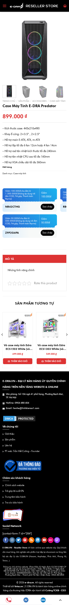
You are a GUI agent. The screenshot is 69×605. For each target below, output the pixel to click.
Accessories (39, 101)
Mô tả (9, 259)
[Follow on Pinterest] (25, 540)
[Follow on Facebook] (6, 540)
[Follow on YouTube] (44, 540)
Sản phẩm (23, 101)
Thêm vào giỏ (19, 361)
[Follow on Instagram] (12, 540)
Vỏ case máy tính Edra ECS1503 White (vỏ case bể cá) (17, 347)
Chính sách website (14, 485)
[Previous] (8, 50)
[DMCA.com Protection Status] (19, 418)
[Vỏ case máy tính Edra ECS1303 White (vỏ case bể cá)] (51, 327)
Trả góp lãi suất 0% (14, 491)
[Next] (61, 50)
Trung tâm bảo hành (15, 496)
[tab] (34, 259)
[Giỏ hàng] (64, 6)
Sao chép (47, 206)
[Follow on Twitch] (57, 540)
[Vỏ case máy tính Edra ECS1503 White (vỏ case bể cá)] (18, 327)
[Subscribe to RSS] (31, 540)
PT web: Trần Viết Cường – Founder (22, 451)
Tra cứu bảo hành (14, 502)
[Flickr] (51, 540)
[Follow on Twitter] (18, 540)
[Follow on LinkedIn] (38, 540)
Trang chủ (9, 101)
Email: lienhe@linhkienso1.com (22, 408)
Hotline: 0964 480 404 (17, 402)
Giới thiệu (9, 434)
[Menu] (5, 6)
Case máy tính (57, 101)
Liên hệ (8, 445)
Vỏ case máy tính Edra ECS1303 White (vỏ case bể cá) (51, 347)
